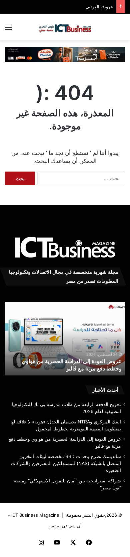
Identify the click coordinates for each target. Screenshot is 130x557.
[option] (65, 338)
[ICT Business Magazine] (65, 27)
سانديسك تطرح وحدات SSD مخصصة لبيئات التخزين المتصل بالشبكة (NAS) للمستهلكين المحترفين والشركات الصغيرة (66, 463)
